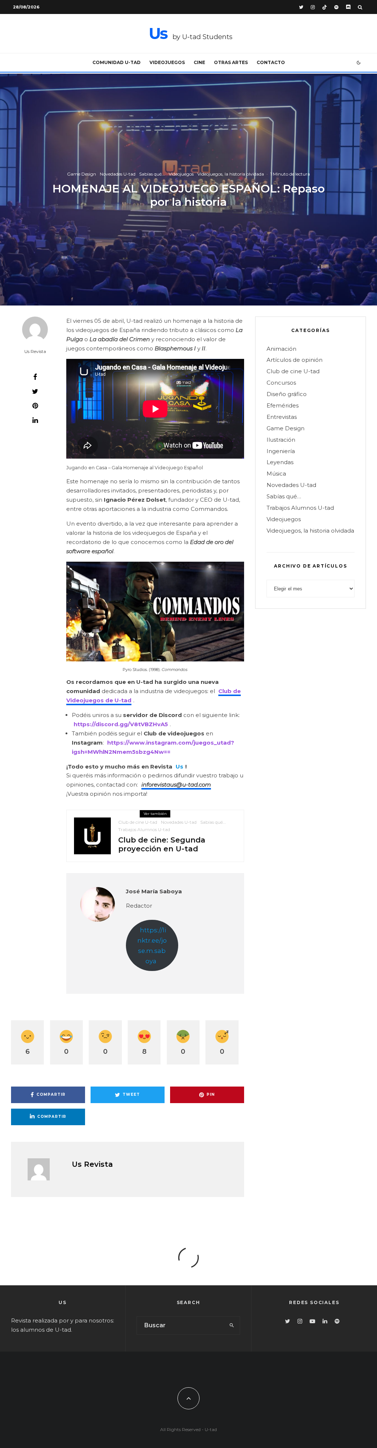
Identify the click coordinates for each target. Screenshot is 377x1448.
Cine (199, 62)
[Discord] (348, 7)
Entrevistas (282, 416)
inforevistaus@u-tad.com (176, 784)
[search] (232, 1325)
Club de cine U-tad (137, 822)
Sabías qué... (152, 174)
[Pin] (35, 405)
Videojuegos (167, 62)
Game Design (81, 174)
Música (276, 473)
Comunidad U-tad (116, 62)
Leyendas (280, 462)
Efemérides (283, 405)
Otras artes (231, 62)
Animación (281, 348)
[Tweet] (35, 391)
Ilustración (281, 439)
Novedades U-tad (117, 174)
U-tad (211, 1429)
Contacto (271, 62)
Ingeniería (281, 451)
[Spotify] (336, 7)
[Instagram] (312, 7)
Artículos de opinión (295, 359)
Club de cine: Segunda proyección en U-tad (161, 844)
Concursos (281, 382)
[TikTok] (324, 7)
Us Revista (35, 351)
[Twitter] (301, 7)
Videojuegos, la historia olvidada (230, 174)
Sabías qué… (284, 496)
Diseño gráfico (287, 394)
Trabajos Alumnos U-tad (144, 829)
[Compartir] (35, 377)
